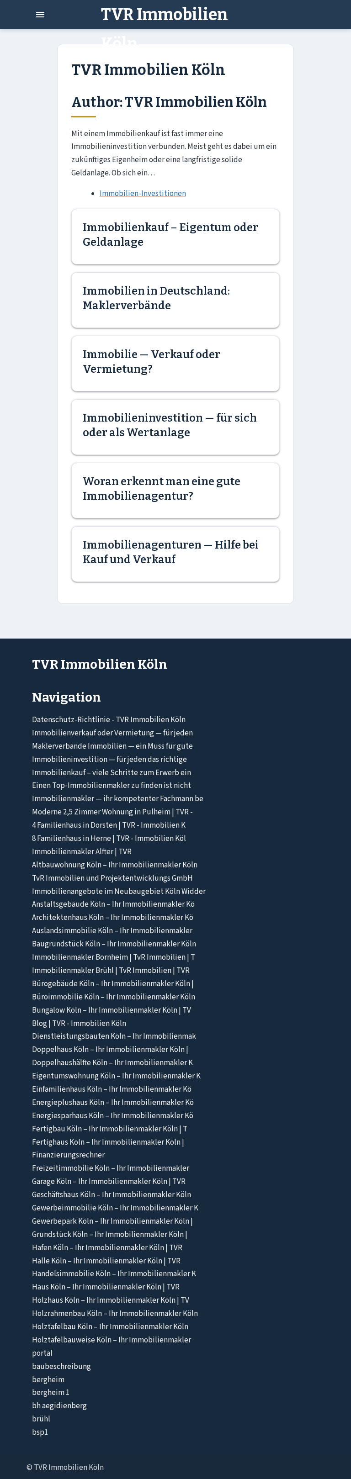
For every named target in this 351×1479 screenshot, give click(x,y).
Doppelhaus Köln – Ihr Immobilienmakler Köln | (110, 1049)
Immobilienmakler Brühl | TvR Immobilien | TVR (111, 970)
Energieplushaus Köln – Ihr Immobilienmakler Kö (113, 1102)
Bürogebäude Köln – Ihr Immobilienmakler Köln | (113, 983)
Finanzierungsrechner (68, 1155)
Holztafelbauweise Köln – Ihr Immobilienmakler (111, 1340)
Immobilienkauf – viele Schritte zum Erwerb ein (111, 772)
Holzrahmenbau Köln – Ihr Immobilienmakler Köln (115, 1313)
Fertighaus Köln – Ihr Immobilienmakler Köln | (108, 1142)
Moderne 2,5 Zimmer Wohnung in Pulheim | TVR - (112, 812)
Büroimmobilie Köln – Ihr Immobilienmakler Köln (113, 997)
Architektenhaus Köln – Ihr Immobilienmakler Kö (112, 917)
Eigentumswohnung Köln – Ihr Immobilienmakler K (116, 1076)
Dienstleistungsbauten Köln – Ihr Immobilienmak (114, 1036)
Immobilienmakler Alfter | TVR (82, 851)
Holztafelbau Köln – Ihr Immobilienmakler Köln (110, 1326)
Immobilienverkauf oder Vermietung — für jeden (112, 733)
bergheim (48, 1379)
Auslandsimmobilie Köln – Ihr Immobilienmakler (112, 930)
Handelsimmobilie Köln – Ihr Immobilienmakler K (114, 1273)
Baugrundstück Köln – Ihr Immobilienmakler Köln (114, 944)
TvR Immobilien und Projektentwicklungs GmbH (112, 878)
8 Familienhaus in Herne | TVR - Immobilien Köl (109, 838)
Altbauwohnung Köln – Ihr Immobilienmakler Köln (114, 865)
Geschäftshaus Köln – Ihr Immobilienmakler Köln (111, 1194)
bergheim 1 (50, 1392)
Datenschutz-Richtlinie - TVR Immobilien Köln (109, 719)
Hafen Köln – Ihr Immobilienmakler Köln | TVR (107, 1247)
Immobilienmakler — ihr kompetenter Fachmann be (117, 798)
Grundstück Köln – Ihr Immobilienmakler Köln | (109, 1234)
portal (42, 1353)
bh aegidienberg (59, 1405)
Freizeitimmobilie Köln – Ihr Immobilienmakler (110, 1168)
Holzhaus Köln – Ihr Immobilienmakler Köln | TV (110, 1300)
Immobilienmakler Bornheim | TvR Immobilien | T (113, 957)
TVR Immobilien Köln (164, 29)
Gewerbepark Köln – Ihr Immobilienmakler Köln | (112, 1221)
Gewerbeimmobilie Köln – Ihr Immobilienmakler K (115, 1208)
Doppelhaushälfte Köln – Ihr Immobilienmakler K (112, 1062)
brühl (41, 1419)
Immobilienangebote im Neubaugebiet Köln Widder (119, 891)
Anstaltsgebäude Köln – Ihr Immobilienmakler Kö (113, 904)
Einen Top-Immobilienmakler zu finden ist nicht (111, 785)
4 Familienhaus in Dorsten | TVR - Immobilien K (109, 825)
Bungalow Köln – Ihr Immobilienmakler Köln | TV (111, 1010)
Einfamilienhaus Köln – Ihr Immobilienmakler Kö (111, 1089)
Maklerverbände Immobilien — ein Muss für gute (112, 746)
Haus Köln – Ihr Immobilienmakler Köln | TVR (106, 1287)
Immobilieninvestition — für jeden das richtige (109, 759)
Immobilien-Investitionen (143, 193)
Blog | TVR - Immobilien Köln (79, 1023)
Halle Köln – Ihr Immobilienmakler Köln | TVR (106, 1261)
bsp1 (40, 1432)
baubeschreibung (61, 1366)
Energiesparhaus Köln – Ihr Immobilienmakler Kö (112, 1115)
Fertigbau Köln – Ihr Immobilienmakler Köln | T (109, 1129)
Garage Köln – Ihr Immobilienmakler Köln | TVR (109, 1181)
